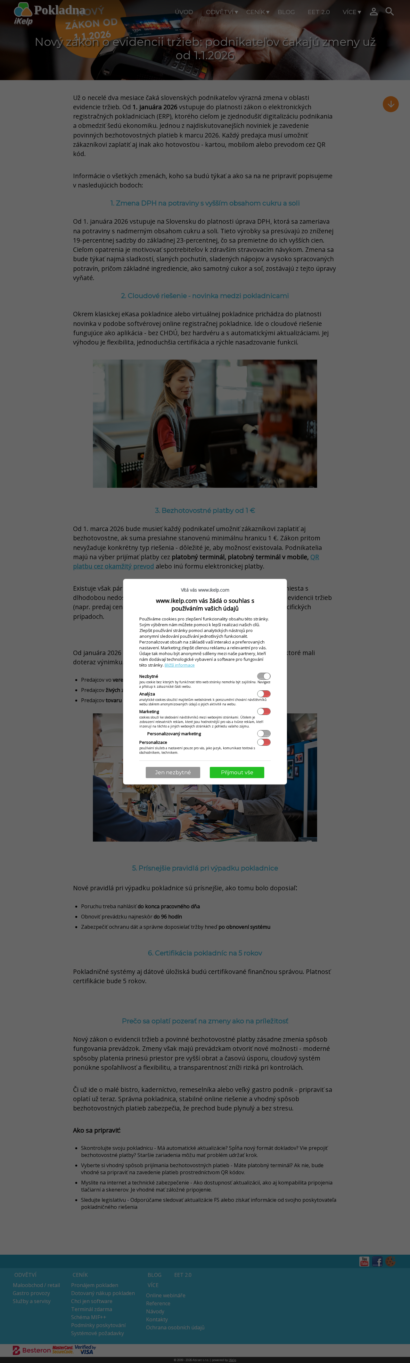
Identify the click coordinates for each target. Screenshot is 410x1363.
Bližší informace (180, 665)
